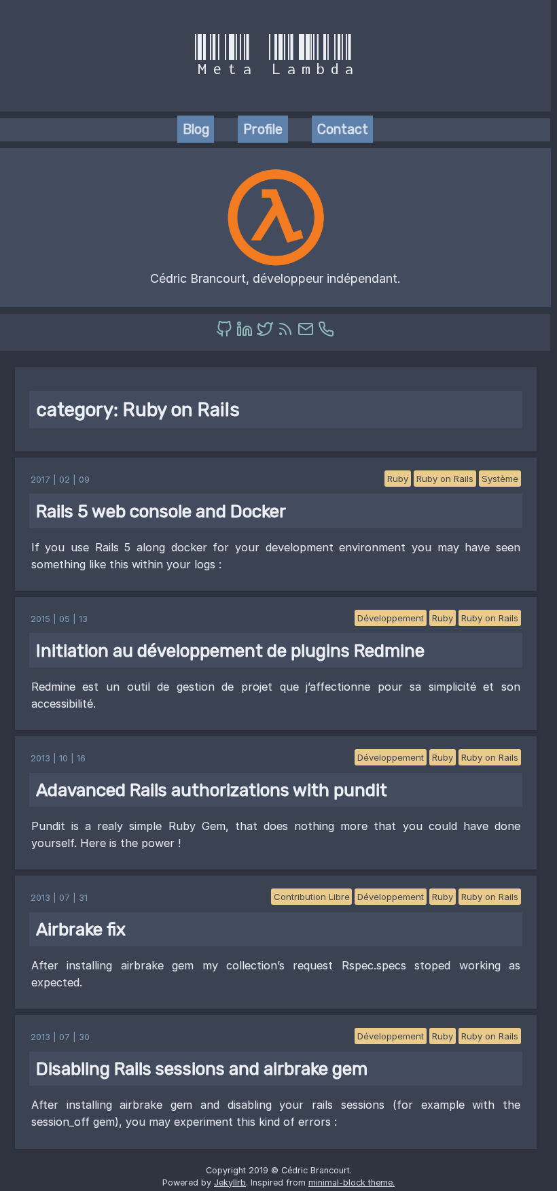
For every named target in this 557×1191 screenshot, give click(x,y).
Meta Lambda (276, 55)
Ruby (397, 478)
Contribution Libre (312, 896)
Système (500, 478)
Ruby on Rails (444, 478)
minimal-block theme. (351, 1182)
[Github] (226, 332)
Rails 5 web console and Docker (161, 511)
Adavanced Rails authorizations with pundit (211, 790)
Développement (390, 617)
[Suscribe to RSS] (287, 332)
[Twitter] (267, 332)
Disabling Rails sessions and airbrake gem (201, 1068)
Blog (196, 129)
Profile (263, 129)
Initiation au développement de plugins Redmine (230, 650)
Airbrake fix (81, 929)
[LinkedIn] (246, 332)
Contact (342, 129)
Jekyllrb (230, 1182)
